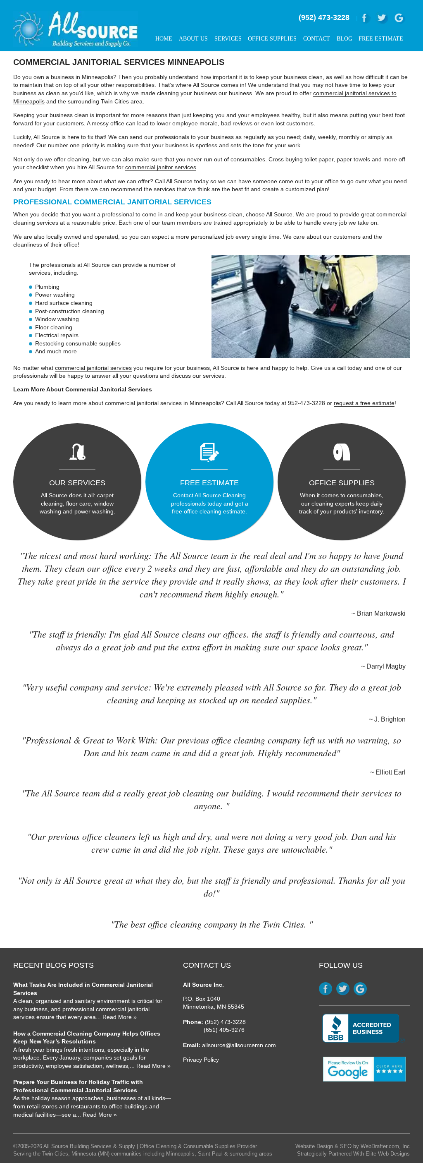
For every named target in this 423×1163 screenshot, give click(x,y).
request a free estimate (364, 403)
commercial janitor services (160, 167)
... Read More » (116, 1017)
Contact (316, 39)
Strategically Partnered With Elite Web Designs (353, 1154)
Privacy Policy (201, 1059)
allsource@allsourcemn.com (239, 1045)
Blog (344, 39)
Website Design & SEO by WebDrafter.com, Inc (352, 1146)
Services (228, 39)
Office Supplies (272, 39)
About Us (193, 39)
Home (163, 39)
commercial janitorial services (93, 367)
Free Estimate (381, 39)
